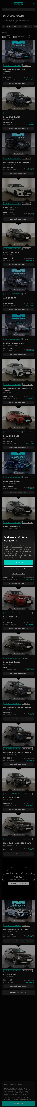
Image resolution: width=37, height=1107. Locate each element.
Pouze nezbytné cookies (18, 569)
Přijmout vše (18, 562)
